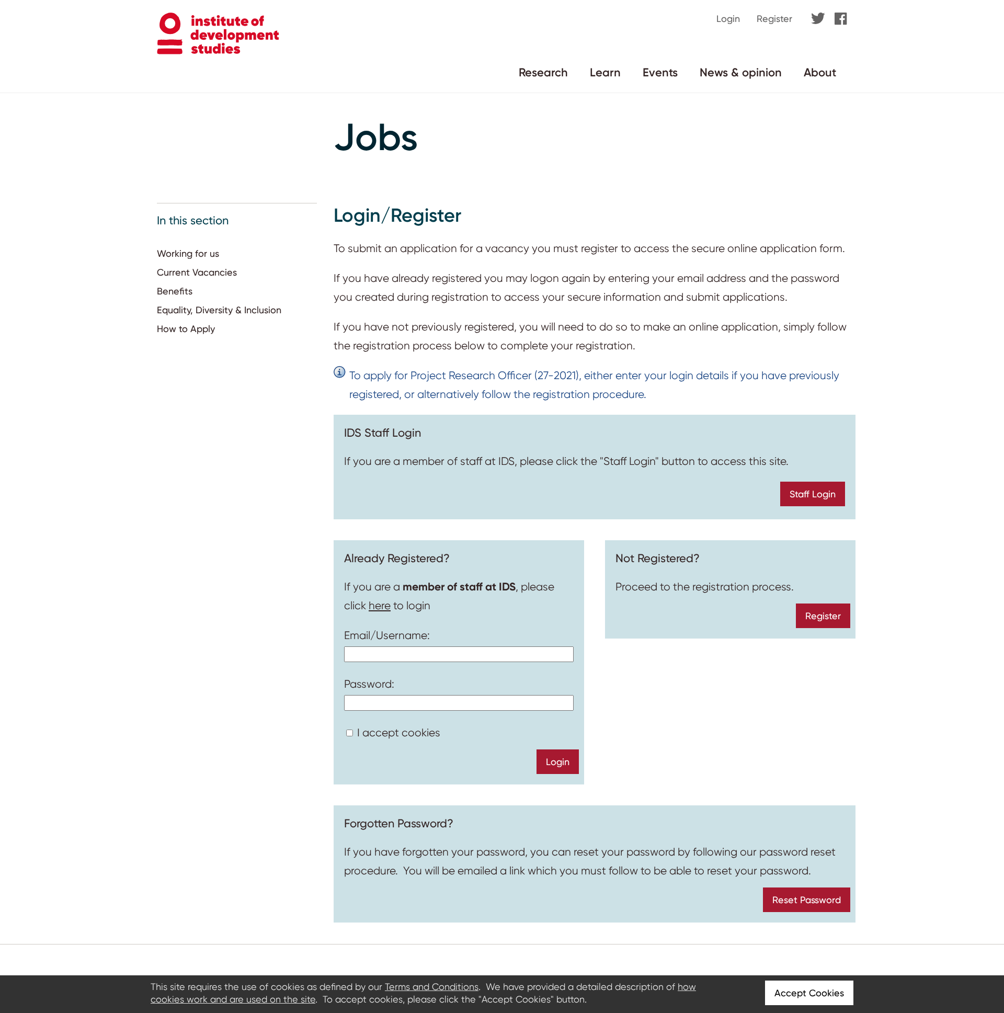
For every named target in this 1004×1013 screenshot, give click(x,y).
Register (774, 18)
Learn (605, 72)
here (380, 605)
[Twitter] (818, 19)
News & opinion (741, 72)
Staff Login (813, 493)
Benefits (174, 291)
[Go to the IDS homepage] (218, 51)
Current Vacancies (197, 272)
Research (543, 72)
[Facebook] (841, 20)
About (820, 72)
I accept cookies (399, 732)
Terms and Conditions (431, 986)
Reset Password (806, 899)
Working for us (188, 253)
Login (728, 18)
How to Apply (186, 328)
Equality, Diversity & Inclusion (219, 309)
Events (660, 72)
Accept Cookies (809, 992)
